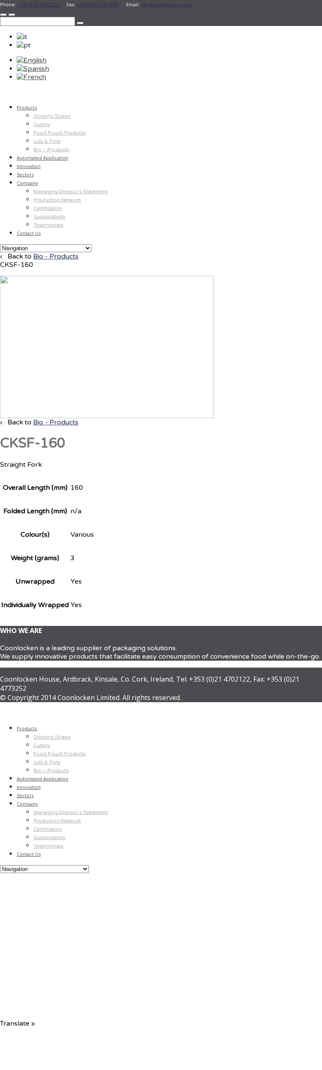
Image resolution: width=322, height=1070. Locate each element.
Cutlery (42, 124)
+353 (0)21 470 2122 (38, 4)
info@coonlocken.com (166, 4)
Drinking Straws (52, 116)
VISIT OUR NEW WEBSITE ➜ (161, 972)
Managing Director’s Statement (71, 191)
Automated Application (42, 158)
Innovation (29, 166)
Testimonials (48, 225)
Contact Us (29, 233)
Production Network (57, 200)
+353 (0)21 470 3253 (98, 4)
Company (27, 183)
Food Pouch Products (60, 133)
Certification (48, 208)
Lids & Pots (47, 141)
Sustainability (49, 217)
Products (27, 107)
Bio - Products (55, 256)
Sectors (25, 174)
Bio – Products (51, 149)
